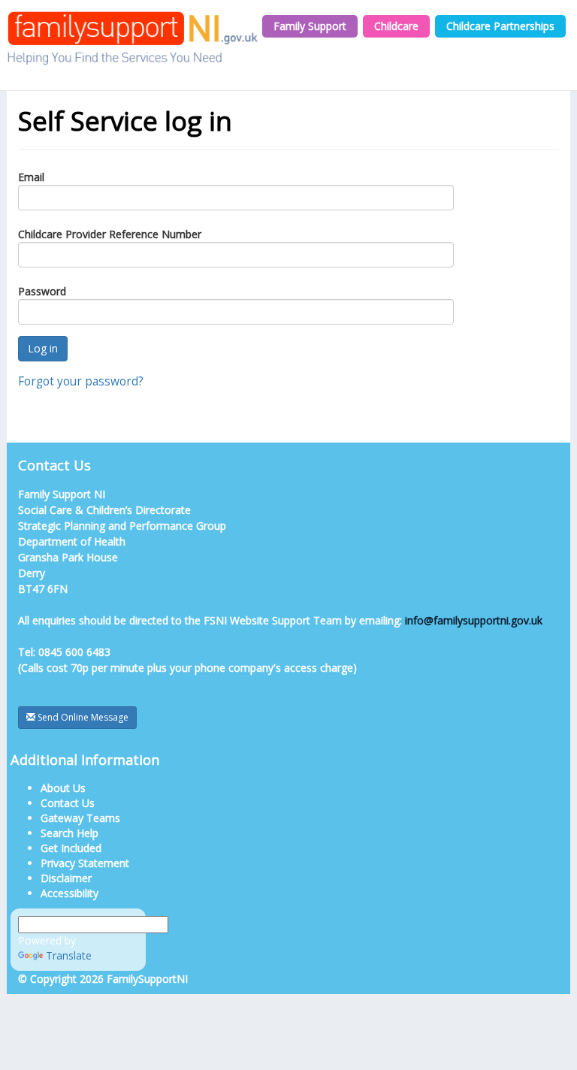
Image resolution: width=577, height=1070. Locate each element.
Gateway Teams (80, 818)
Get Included (71, 848)
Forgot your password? (80, 381)
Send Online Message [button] (81, 717)
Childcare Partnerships (500, 26)
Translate (69, 955)
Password (42, 291)
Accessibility (69, 893)
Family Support (309, 26)
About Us (63, 788)
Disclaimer (66, 878)
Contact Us (68, 803)
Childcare (396, 26)
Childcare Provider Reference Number (109, 234)
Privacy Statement (85, 863)
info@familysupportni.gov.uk (473, 620)
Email (31, 177)
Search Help (69, 833)
